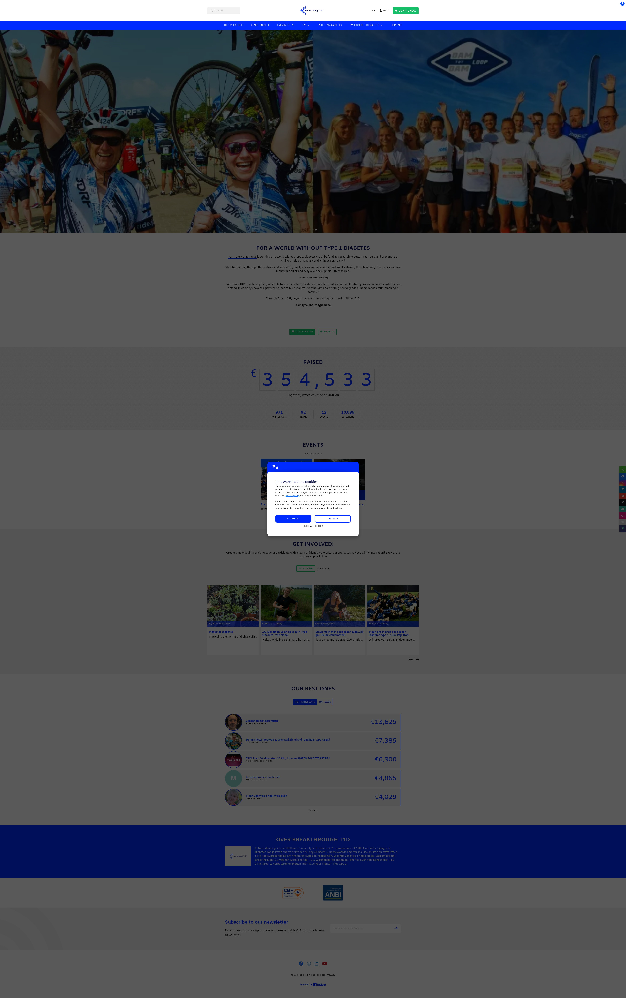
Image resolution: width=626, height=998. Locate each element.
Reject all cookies (313, 526)
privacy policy (292, 495)
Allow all (293, 518)
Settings (332, 518)
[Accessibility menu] (622, 4)
